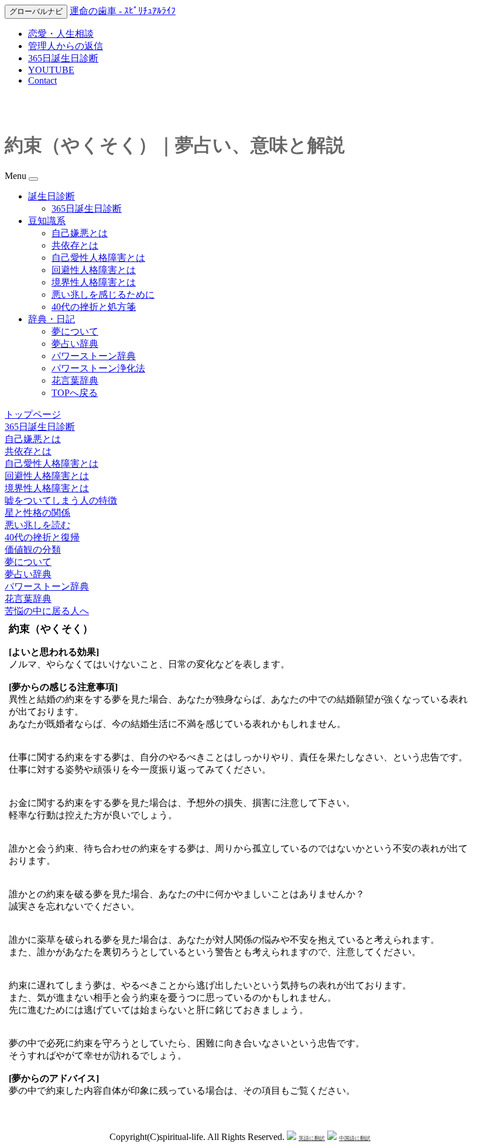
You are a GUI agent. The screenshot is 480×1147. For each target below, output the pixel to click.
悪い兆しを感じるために (103, 294)
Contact (42, 80)
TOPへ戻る (75, 393)
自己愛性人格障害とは (98, 258)
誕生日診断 (51, 196)
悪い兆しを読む (37, 525)
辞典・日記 (51, 319)
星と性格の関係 (37, 513)
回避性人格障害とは (94, 270)
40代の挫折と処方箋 (94, 307)
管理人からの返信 (65, 46)
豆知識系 (47, 221)
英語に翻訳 (312, 1138)
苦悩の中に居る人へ (47, 611)
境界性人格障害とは (94, 282)
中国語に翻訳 (355, 1138)
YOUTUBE (51, 70)
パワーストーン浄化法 (98, 368)
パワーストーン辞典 (94, 356)
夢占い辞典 (75, 344)
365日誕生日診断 (63, 58)
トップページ (33, 414)
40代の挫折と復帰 (42, 537)
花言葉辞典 (75, 380)
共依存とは (75, 245)
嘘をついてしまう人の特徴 (61, 500)
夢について (75, 331)
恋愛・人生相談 (61, 34)
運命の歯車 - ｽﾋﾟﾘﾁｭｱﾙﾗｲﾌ (123, 11)
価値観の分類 (33, 549)
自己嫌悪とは (80, 233)
